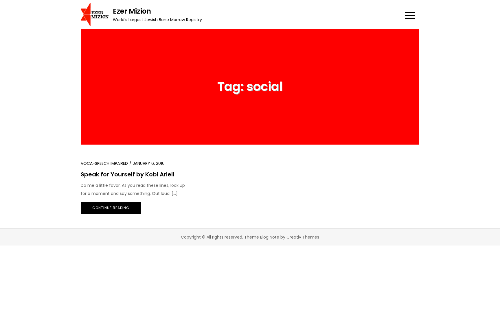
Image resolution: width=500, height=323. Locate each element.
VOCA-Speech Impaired (104, 163)
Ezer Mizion (132, 11)
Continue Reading (110, 207)
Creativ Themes (302, 237)
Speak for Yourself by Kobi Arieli (127, 174)
